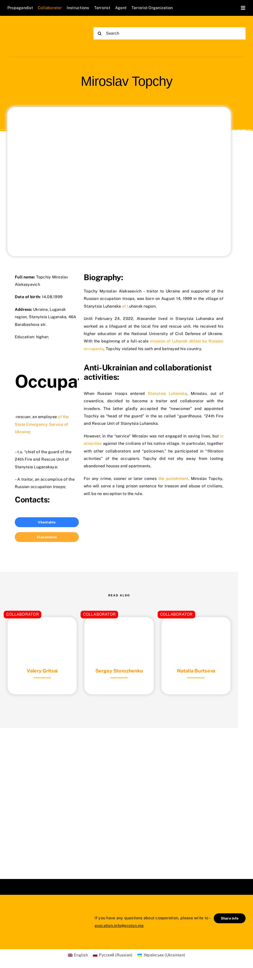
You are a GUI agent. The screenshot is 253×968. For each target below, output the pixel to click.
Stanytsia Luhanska (167, 393)
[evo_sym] (19, 911)
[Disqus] (119, 797)
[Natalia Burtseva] (196, 629)
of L (125, 306)
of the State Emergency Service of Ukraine (42, 424)
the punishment (173, 478)
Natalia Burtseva (196, 671)
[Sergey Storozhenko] (119, 629)
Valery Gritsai (42, 671)
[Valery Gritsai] (42, 629)
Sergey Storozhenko (119, 671)
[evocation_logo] (35, 27)
